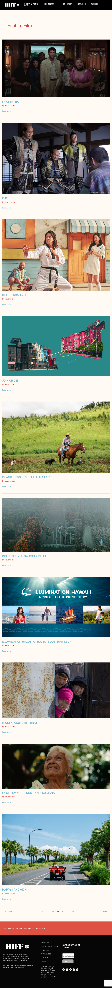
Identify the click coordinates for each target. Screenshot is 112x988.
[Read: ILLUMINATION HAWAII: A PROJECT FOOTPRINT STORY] (56, 607)
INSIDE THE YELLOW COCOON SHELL (26, 556)
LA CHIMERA (10, 101)
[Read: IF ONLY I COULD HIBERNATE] (56, 690)
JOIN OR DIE (10, 380)
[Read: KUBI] (56, 158)
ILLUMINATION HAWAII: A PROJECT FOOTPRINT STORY (37, 641)
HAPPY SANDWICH (14, 889)
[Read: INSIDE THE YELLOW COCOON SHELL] (56, 525)
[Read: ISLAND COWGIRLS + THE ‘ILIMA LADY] (56, 437)
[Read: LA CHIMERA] (56, 68)
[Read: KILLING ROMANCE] (56, 255)
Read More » (7, 111)
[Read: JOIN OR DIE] (56, 346)
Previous (7, 911)
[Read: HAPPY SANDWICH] (56, 849)
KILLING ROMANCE (14, 295)
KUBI (5, 198)
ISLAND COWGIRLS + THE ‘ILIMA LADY (26, 477)
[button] (39, 4)
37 (53, 911)
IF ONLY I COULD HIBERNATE (20, 722)
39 (63, 911)
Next (106, 911)
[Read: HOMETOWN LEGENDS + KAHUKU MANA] (56, 766)
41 (73, 911)
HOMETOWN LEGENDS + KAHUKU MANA (28, 793)
